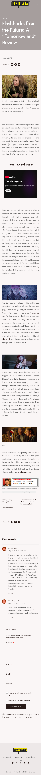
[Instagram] (20, 763)
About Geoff (7, 757)
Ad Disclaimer (30, 757)
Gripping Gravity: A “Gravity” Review (7, 501)
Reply (12, 594)
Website (9, 683)
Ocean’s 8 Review (7, 507)
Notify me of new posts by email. (19, 700)
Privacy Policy (18, 757)
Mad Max (22, 472)
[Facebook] (13, 763)
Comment (10, 643)
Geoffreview (17, 772)
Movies (4, 19)
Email (8, 674)
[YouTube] (24, 763)
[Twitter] (16, 763)
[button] (3, 4)
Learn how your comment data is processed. (20, 716)
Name (9, 664)
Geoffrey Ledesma (15, 601)
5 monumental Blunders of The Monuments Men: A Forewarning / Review (28, 502)
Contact (20, 760)
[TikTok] (28, 763)
